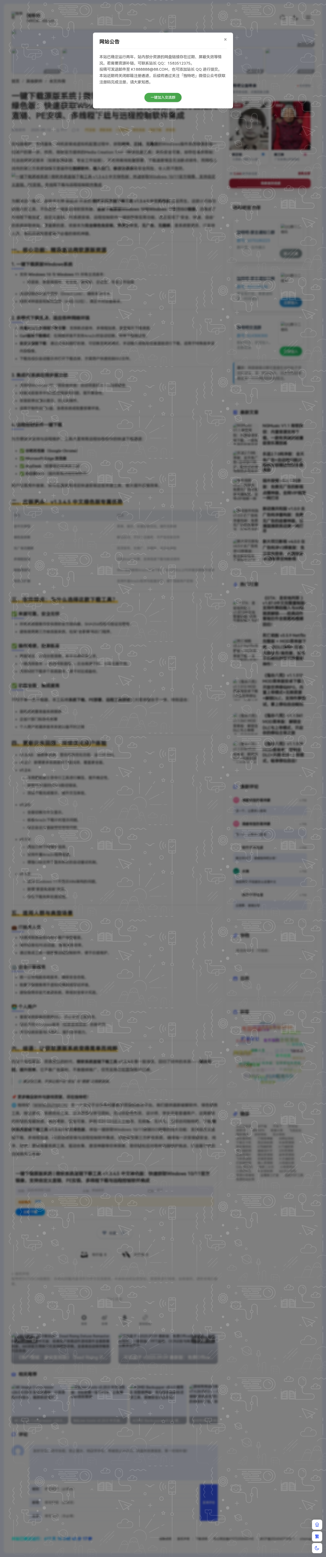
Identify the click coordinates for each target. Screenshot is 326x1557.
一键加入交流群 (163, 97)
